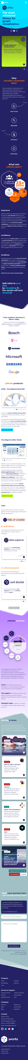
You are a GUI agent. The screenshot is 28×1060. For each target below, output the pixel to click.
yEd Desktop (4, 983)
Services (3, 995)
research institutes (6, 324)
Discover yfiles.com (7, 28)
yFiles (2, 981)
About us (3, 1004)
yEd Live (16, 983)
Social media (17, 1007)
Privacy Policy (4, 1053)
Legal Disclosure (5, 1049)
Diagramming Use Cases (16, 871)
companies (21, 322)
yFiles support (17, 995)
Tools (2, 985)
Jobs (2, 1007)
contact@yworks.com (10, 1025)
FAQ (15, 997)
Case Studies (13, 874)
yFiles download (5, 997)
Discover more (6, 430)
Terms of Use (4, 1051)
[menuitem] (11, 2)
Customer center (5, 992)
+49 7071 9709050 (10, 1023)
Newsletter (17, 1009)
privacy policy (23, 954)
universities (17, 324)
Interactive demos (19, 992)
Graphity (16, 981)
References (17, 1004)
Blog (23, 874)
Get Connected (13, 946)
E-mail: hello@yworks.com (9, 911)
